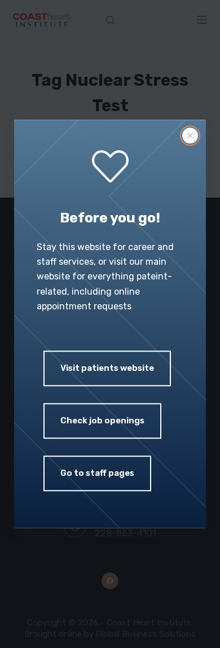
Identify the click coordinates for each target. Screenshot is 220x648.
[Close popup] (190, 135)
